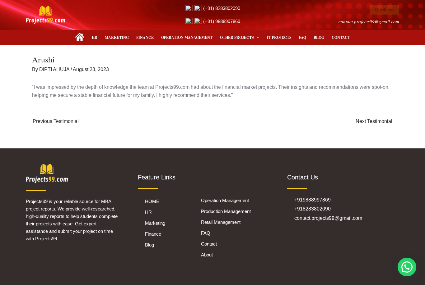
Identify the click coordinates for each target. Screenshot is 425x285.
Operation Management (187, 37)
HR (94, 37)
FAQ (302, 37)
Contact (341, 37)
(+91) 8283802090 (221, 8)
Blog (319, 37)
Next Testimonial (377, 121)
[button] (256, 37)
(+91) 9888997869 (221, 21)
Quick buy (385, 9)
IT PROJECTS (279, 37)
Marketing (117, 37)
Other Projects (237, 37)
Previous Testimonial (52, 121)
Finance (145, 37)
